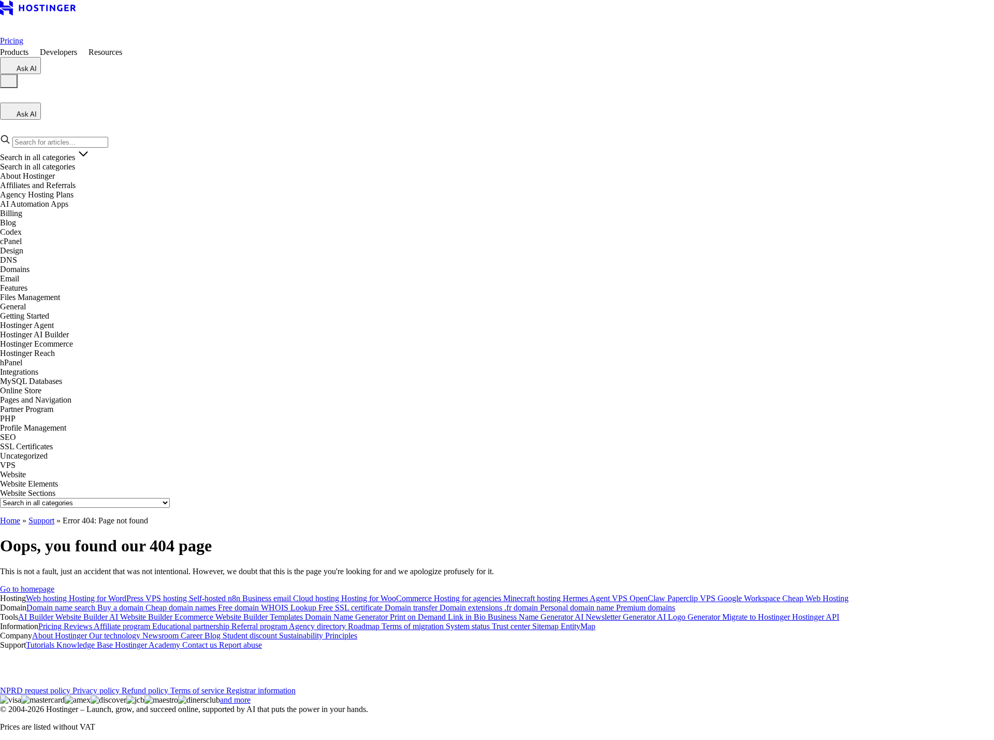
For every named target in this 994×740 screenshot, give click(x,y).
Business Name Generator (531, 617)
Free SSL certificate (351, 607)
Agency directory (318, 626)
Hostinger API (815, 617)
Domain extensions (472, 607)
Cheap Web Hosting (815, 598)
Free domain (239, 607)
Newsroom (161, 635)
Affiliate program (123, 626)
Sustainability (302, 635)
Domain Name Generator (347, 617)
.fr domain (522, 607)
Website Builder (82, 617)
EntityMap (578, 626)
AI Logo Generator (689, 617)
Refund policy (146, 690)
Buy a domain (121, 607)
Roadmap (365, 626)
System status (469, 626)
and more (235, 699)
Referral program (260, 626)
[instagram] (41, 663)
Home (10, 520)
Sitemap (546, 626)
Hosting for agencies (468, 598)
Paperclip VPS (692, 598)
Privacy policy (97, 690)
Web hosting (47, 598)
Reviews (79, 626)
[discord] (124, 663)
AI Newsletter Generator (616, 617)
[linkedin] (8, 663)
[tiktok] (107, 663)
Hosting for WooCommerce (387, 598)
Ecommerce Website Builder (222, 617)
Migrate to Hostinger (757, 617)
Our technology (115, 635)
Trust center (512, 626)
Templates (287, 617)
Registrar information (261, 690)
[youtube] (74, 663)
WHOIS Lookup (289, 607)
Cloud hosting (317, 598)
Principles (341, 635)
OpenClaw (648, 598)
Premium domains (645, 607)
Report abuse (240, 645)
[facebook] (25, 663)
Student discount (251, 635)
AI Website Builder (141, 617)
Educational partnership (191, 626)
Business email (267, 598)
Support (41, 520)
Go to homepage (27, 589)
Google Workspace (750, 598)
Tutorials (41, 645)
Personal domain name (578, 607)
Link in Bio (468, 617)
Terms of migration (414, 626)
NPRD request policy (36, 690)
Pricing (11, 40)
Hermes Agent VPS (596, 598)
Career (192, 635)
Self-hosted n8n (215, 598)
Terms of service (198, 690)
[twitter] (58, 663)
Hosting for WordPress (107, 598)
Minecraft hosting (533, 598)
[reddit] (91, 663)
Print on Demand (419, 617)
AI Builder (36, 617)
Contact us (200, 645)
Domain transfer (412, 607)
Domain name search (61, 607)
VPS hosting (167, 598)
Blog (213, 635)
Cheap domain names (181, 607)
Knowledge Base (85, 645)
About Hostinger (60, 635)
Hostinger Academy (148, 645)
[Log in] (6, 97)
